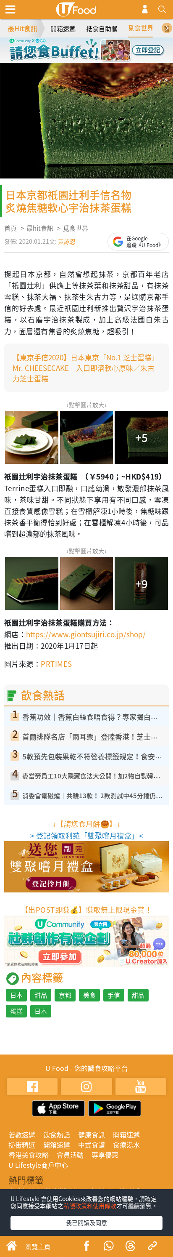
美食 (89, 995)
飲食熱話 (56, 1134)
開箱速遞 (63, 28)
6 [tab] (86, 58)
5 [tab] (74, 58)
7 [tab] (99, 58)
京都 (65, 995)
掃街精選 (21, 1145)
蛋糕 (16, 1011)
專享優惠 (105, 1155)
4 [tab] (105, 46)
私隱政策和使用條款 (89, 1205)
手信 (113, 995)
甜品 (40, 995)
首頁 (10, 228)
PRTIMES (56, 663)
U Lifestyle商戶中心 (38, 1165)
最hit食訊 (39, 228)
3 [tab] (93, 46)
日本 (16, 995)
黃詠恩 (67, 241)
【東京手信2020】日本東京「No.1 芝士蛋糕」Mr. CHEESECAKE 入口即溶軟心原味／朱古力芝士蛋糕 (84, 367)
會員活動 (70, 1155)
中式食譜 (91, 1145)
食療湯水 (126, 1145)
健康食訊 (91, 1134)
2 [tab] (80, 46)
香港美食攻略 (28, 1155)
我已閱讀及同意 (86, 1222)
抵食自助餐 (102, 28)
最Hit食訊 (22, 28)
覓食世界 (140, 27)
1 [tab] (67, 46)
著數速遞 (21, 1134)
